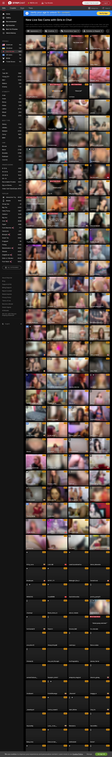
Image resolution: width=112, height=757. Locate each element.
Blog (3, 281)
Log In (106, 3)
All (108, 31)
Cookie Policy (78, 754)
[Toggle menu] (3, 3)
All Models (5, 310)
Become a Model (7, 304)
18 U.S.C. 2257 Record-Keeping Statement (9, 314)
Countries (51, 31)
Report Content (7, 291)
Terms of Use (6, 301)
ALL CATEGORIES (13, 267)
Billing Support (6, 287)
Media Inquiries (7, 294)
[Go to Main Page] (16, 3)
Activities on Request (93, 31)
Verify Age (103, 13)
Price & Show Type (70, 31)
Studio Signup (6, 307)
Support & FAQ (6, 284)
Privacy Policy (6, 297)
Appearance (34, 31)
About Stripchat (7, 278)
